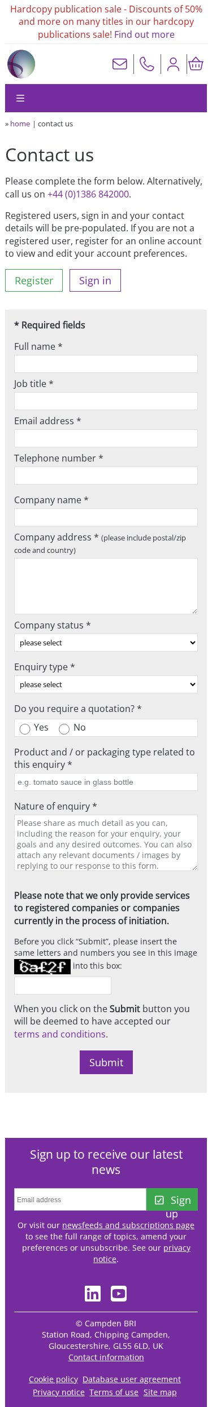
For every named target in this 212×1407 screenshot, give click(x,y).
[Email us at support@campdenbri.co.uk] (120, 64)
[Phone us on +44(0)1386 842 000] (147, 64)
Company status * (52, 625)
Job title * (34, 383)
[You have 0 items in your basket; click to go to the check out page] (196, 64)
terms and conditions (60, 1034)
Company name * (51, 500)
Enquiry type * (44, 667)
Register (34, 280)
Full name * (38, 346)
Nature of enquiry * (55, 806)
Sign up (178, 1202)
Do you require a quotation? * (78, 708)
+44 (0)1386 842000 (88, 194)
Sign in (95, 280)
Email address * (47, 421)
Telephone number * (58, 458)
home (20, 123)
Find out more (144, 34)
